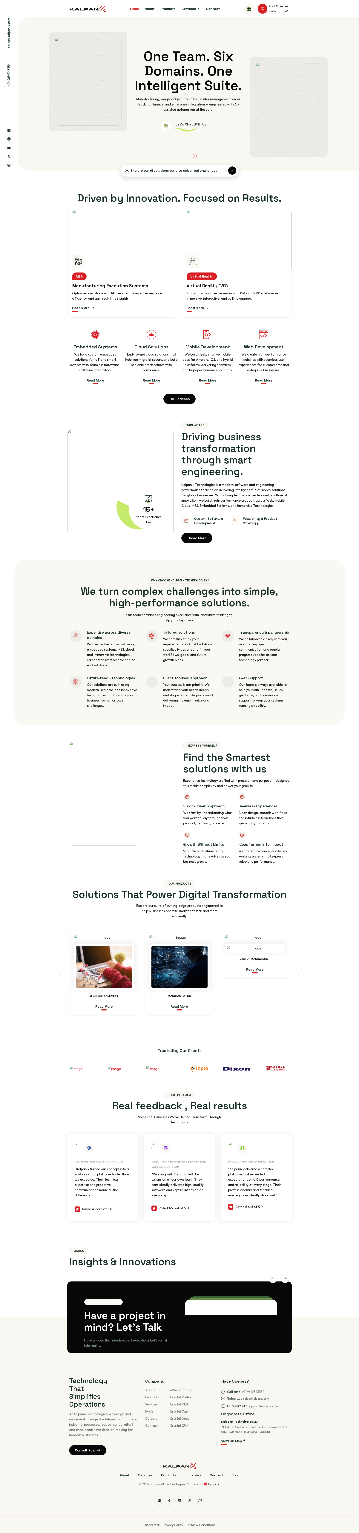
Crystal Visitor (180, 1397)
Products (152, 1397)
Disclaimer (151, 1525)
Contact (151, 1425)
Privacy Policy (172, 1525)
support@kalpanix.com (263, 1406)
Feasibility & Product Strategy (260, 520)
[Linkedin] (9, 130)
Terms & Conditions (200, 1525)
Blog (235, 1475)
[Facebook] (9, 139)
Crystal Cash (179, 1411)
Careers (151, 1418)
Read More (81, 308)
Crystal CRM (179, 1425)
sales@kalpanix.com (9, 32)
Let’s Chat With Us (140, 131)
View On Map (231, 1441)
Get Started (279, 6)
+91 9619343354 (9, 74)
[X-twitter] (9, 156)
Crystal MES (179, 1404)
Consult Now (85, 1450)
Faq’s (149, 1411)
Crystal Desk (179, 1418)
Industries (193, 1475)
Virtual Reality (201, 276)
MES (79, 276)
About (150, 1390)
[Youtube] (9, 147)
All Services (180, 399)
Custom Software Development (208, 520)
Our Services (88, 133)
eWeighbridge (180, 1390)
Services (151, 1404)
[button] (182, 156)
